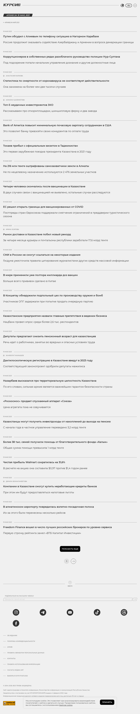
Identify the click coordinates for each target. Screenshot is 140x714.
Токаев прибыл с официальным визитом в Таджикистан (40, 145)
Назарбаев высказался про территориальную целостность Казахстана (49, 380)
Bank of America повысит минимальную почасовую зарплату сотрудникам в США (57, 125)
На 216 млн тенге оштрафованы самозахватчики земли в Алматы (46, 166)
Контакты (11, 658)
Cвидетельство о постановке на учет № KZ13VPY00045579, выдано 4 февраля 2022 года (35, 693)
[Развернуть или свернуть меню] (135, 5)
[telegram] (43, 612)
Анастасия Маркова (14, 76)
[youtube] (70, 612)
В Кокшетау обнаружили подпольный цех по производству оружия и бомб (53, 295)
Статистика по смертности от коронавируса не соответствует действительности (56, 80)
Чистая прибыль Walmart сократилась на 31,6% (34, 462)
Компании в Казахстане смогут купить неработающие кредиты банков (50, 486)
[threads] (124, 612)
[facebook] (16, 623)
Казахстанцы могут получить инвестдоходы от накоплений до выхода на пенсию (57, 421)
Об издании (12, 635)
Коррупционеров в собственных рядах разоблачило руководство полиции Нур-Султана (61, 56)
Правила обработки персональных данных (25, 653)
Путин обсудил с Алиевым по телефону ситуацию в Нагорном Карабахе (51, 36)
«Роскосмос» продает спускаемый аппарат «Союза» (37, 401)
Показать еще (70, 549)
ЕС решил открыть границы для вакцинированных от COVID (43, 206)
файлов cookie (65, 705)
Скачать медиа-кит (15, 670)
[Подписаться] (135, 599)
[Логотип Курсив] (12, 4)
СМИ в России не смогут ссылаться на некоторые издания (41, 254)
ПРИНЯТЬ (107, 702)
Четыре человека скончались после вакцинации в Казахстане (44, 186)
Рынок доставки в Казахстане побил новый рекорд (37, 234)
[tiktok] (97, 612)
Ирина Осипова (12, 229)
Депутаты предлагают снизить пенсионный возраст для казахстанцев (49, 336)
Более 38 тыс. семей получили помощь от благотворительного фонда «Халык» (55, 442)
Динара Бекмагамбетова (16, 481)
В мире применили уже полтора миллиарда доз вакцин (40, 275)
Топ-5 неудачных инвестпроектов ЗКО (28, 104)
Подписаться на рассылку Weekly (19, 596)
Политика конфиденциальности (21, 641)
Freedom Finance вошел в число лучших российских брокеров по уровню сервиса (57, 527)
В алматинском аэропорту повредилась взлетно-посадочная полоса (48, 506)
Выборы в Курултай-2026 (17, 676)
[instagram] (16, 612)
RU (128, 5)
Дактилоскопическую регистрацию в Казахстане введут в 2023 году (48, 360)
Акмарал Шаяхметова (15, 100)
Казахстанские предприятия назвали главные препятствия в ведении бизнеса (55, 315)
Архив (9, 647)
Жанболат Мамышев (15, 355)
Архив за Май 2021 (12, 22)
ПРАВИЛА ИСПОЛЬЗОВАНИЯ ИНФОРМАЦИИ (23, 664)
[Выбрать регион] (122, 5)
